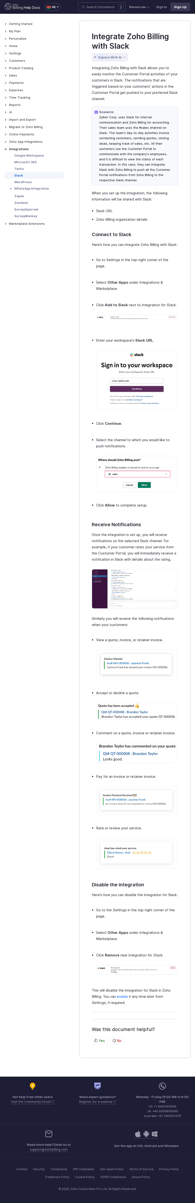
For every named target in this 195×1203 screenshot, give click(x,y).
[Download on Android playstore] (137, 1136)
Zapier (19, 196)
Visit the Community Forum (31, 1101)
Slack (18, 175)
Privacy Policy (169, 1169)
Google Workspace (29, 155)
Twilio (19, 169)
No (119, 1040)
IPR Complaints (83, 1169)
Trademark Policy (57, 1177)
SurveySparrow (26, 209)
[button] (50, 7)
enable (122, 996)
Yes (101, 1040)
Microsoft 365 (25, 162)
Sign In (161, 7)
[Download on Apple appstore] (146, 1136)
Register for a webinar (96, 1101)
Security (39, 1169)
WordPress (23, 182)
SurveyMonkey (25, 216)
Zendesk (21, 203)
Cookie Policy (85, 1177)
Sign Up (180, 7)
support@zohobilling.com (49, 1149)
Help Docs (32, 7)
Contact (21, 1169)
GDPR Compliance (113, 1177)
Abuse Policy (141, 1177)
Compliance (58, 1169)
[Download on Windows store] (154, 1136)
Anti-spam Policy (112, 1169)
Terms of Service (141, 1169)
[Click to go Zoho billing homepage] (14, 7)
